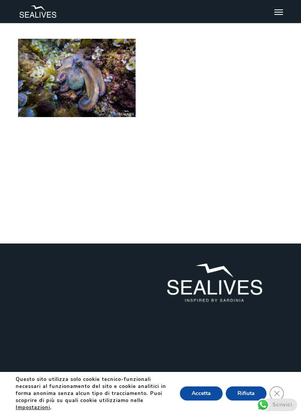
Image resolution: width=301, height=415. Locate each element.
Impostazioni (33, 407)
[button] (278, 12)
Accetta (201, 393)
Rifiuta (246, 393)
